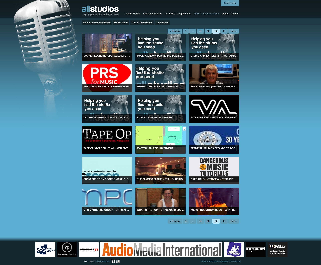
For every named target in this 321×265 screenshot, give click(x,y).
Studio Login (230, 3)
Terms (92, 261)
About (225, 13)
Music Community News (97, 22)
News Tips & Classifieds (206, 13)
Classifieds (162, 22)
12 (208, 31)
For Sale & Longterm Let (178, 13)
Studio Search (132, 13)
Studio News (121, 22)
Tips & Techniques (142, 22)
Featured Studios (152, 13)
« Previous (175, 31)
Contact (235, 13)
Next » (234, 31)
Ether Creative (235, 261)
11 (200, 31)
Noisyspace (223, 261)
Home (86, 261)
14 (224, 31)
